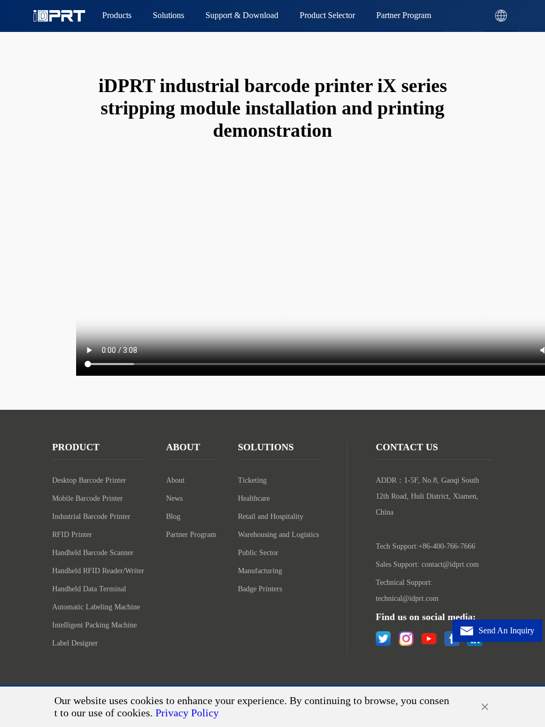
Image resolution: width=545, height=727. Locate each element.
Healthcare (254, 498)
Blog (173, 517)
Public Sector (258, 553)
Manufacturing (260, 571)
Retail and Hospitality (270, 517)
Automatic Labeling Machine (96, 607)
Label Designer (75, 643)
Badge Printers (260, 589)
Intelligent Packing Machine (94, 625)
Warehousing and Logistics (278, 535)
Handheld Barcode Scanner (93, 553)
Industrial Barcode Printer (91, 517)
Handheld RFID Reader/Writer (98, 571)
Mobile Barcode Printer (87, 498)
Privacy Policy (187, 712)
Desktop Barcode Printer (89, 480)
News (174, 498)
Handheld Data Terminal (89, 589)
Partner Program (191, 535)
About (175, 480)
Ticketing (252, 480)
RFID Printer (72, 535)
